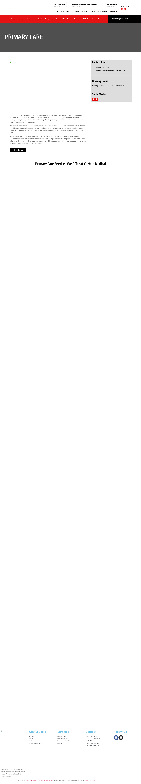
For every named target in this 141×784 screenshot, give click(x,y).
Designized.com (89, 780)
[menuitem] (31, 19)
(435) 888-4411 (59, 4)
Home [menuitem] (13, 19)
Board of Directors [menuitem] (63, 19)
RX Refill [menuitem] (86, 19)
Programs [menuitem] (49, 19)
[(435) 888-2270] (103, 4)
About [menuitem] (21, 19)
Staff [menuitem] (40, 19)
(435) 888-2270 (111, 4)
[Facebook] (122, 9)
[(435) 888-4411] (51, 4)
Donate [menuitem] (77, 19)
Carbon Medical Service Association (39, 780)
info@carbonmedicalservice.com (84, 4)
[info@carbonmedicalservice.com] (69, 4)
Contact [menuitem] (95, 19)
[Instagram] (125, 9)
